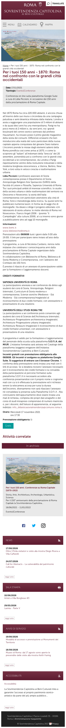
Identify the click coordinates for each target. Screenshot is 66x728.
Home (5, 65)
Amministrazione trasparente (28, 719)
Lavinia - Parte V (12, 608)
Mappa (49, 24)
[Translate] (55, 2)
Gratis (8, 425)
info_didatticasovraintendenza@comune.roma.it (37, 407)
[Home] (33, 12)
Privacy (55, 724)
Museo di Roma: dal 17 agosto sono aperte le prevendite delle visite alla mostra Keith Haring (28, 654)
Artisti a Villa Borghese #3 (16, 598)
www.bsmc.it (9, 227)
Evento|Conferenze (25, 90)
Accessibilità (10, 683)
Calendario (30, 24)
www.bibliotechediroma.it (16, 230)
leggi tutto (9, 577)
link (61, 513)
